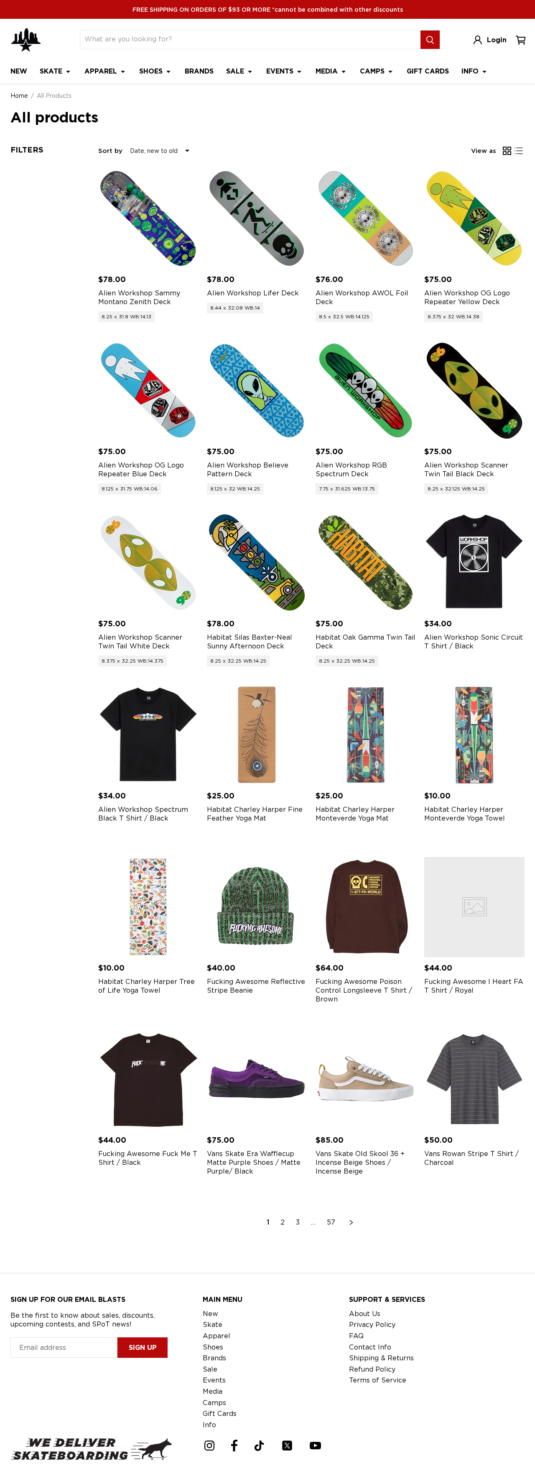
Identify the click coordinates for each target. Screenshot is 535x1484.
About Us (364, 1314)
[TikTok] (259, 1446)
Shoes (152, 71)
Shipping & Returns (381, 1358)
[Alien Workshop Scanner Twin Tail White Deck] (148, 563)
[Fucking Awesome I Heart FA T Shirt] (474, 907)
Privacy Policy (372, 1325)
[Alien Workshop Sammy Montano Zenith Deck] (148, 218)
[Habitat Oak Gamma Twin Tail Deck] (366, 563)
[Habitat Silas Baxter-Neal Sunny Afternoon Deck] (257, 563)
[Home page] (26, 40)
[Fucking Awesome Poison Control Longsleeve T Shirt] (366, 907)
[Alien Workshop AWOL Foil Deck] (366, 218)
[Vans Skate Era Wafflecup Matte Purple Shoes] (257, 1079)
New (18, 71)
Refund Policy (372, 1369)
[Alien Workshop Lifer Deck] (257, 218)
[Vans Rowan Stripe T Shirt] (474, 1079)
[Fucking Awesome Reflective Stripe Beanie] (257, 907)
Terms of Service (377, 1380)
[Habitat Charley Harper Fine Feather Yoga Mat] (257, 735)
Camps (373, 71)
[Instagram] (209, 1446)
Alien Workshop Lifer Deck (253, 293)
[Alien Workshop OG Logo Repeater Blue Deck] (148, 391)
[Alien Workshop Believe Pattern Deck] (257, 391)
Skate (52, 71)
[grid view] (507, 151)
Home (19, 95)
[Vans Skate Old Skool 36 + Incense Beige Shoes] (366, 1079)
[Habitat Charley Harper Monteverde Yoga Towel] (474, 735)
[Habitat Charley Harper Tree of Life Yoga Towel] (148, 907)
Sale (236, 71)
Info (471, 71)
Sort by (110, 151)
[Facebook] (234, 1445)
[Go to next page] (351, 1222)
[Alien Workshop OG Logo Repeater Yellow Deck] (474, 218)
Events (281, 71)
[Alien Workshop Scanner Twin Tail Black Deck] (474, 391)
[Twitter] (287, 1445)
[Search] (430, 39)
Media (328, 71)
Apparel (101, 71)
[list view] (519, 151)
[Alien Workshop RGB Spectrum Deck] (366, 391)
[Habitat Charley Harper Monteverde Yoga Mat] (366, 735)
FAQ (356, 1336)
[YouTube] (315, 1445)
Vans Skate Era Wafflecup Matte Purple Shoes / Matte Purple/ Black (254, 1162)
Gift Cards (428, 71)
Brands (199, 71)
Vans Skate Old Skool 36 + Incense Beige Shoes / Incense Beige (360, 1162)
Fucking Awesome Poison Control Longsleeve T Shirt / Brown (364, 990)
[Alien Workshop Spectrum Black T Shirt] (148, 735)
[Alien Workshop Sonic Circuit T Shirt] (474, 563)
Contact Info (370, 1347)
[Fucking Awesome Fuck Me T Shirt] (148, 1079)
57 (331, 1222)
